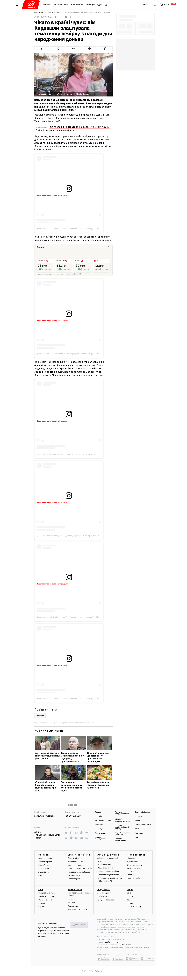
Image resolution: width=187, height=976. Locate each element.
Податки (130, 875)
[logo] (31, 4)
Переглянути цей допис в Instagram (52, 195)
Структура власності (143, 825)
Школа (71, 899)
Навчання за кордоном (77, 909)
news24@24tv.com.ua (44, 816)
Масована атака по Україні (79, 872)
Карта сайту (139, 833)
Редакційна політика (103, 820)
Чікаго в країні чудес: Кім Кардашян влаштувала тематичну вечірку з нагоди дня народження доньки (88, 12)
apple (118, 958)
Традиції (46, 5)
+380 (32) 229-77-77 (111, 942)
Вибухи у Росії (74, 875)
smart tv (132, 958)
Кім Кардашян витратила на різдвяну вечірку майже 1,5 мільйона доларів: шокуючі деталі (72, 128)
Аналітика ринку (104, 893)
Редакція (98, 816)
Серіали (41, 907)
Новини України (45, 862)
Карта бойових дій (75, 862)
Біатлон (130, 903)
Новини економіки (136, 855)
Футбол (130, 896)
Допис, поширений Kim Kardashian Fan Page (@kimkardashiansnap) (65, 228)
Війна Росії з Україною (79, 855)
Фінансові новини (134, 865)
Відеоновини (43, 868)
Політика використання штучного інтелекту (122, 819)
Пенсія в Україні (133, 878)
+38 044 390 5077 (73, 816)
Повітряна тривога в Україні (80, 868)
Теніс (129, 900)
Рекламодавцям (101, 833)
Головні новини (45, 858)
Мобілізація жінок (105, 868)
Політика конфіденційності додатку (122, 827)
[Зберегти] (105, 49)
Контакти (138, 816)
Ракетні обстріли (75, 858)
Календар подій (94, 5)
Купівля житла (103, 896)
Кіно (40, 889)
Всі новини (43, 855)
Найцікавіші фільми (46, 893)
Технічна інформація (143, 812)
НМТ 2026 (72, 903)
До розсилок (79, 925)
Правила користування (100, 838)
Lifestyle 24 (38, 12)
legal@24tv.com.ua (126, 945)
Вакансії (138, 820)
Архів (137, 829)
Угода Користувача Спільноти (122, 833)
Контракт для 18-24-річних (108, 871)
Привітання (77, 5)
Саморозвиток (74, 906)
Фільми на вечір (45, 900)
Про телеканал (100, 825)
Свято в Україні (61, 5)
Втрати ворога (74, 879)
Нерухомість (103, 889)
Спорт (130, 889)
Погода (41, 875)
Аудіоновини (43, 872)
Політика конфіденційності (122, 813)
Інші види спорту (134, 907)
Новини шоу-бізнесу (53, 12)
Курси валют (132, 862)
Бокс (129, 893)
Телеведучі (99, 829)
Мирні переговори (75, 865)
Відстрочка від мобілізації (108, 875)
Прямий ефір (43, 865)
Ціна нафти (131, 858)
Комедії (41, 903)
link (66, 833)
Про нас (98, 812)
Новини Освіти (75, 889)
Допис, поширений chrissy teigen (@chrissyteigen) (58, 454)
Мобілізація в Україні (108, 855)
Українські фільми (46, 896)
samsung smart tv (147, 958)
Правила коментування (120, 839)
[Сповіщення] (154, 5)
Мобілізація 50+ (104, 864)
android (103, 958)
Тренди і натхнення (105, 900)
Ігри (136, 837)
